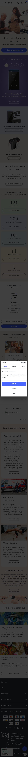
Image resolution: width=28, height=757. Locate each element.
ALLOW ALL (14, 383)
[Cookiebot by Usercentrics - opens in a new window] (20, 363)
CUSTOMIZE (14, 388)
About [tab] (23, 366)
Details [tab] (14, 366)
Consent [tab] (5, 366)
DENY (14, 393)
